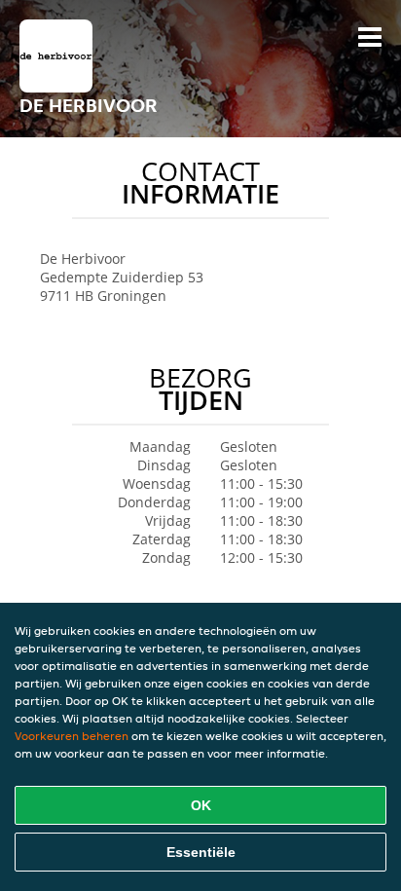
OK (201, 805)
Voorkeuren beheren (71, 735)
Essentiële (201, 852)
